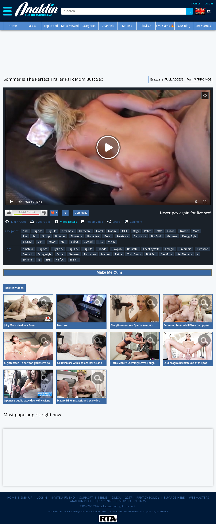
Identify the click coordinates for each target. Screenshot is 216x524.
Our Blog (184, 26)
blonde (102, 249)
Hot (63, 241)
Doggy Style (189, 236)
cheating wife (151, 249)
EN (209, 11)
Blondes (60, 236)
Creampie (68, 231)
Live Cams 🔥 (165, 26)
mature (105, 254)
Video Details (68, 222)
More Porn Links (132, 501)
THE (48, 259)
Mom (196, 231)
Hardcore (85, 231)
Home (12, 26)
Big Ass (38, 231)
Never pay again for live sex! (185, 212)
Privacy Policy (147, 497)
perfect (60, 259)
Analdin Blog (81, 501)
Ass (25, 236)
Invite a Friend (63, 497)
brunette (132, 249)
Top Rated (50, 26)
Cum (40, 241)
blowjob (117, 249)
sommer (28, 259)
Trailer (184, 231)
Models (127, 26)
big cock (58, 249)
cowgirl (169, 249)
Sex (34, 236)
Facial (107, 236)
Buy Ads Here (174, 497)
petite (118, 254)
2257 (128, 497)
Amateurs (122, 236)
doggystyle (44, 254)
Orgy (136, 231)
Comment (136, 222)
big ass (43, 249)
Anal (25, 231)
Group (46, 236)
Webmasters (199, 497)
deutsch (27, 254)
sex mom (166, 254)
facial (60, 254)
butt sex (151, 254)
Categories (88, 26)
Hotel (99, 231)
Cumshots (140, 236)
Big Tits (52, 231)
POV (159, 231)
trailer (74, 259)
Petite (147, 231)
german (74, 254)
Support (86, 497)
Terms (102, 497)
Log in (209, 3)
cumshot (202, 249)
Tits (101, 241)
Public (170, 231)
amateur (28, 249)
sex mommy (184, 254)
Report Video (94, 222)
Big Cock (156, 236)
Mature (112, 231)
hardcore (90, 254)
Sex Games (203, 26)
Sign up (196, 3)
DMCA (116, 497)
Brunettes (93, 236)
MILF (124, 231)
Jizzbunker (105, 501)
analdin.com (106, 506)
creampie (185, 249)
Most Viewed (70, 26)
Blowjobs (76, 236)
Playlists (145, 26)
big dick (27, 241)
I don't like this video (43, 213)
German (172, 236)
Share (116, 222)
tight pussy (134, 254)
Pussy (52, 241)
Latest (31, 26)
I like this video (8, 213)
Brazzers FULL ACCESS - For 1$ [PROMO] (180, 79)
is (39, 259)
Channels (108, 26)
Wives (111, 241)
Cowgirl (88, 241)
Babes (74, 241)
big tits (88, 249)
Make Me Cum (109, 272)
